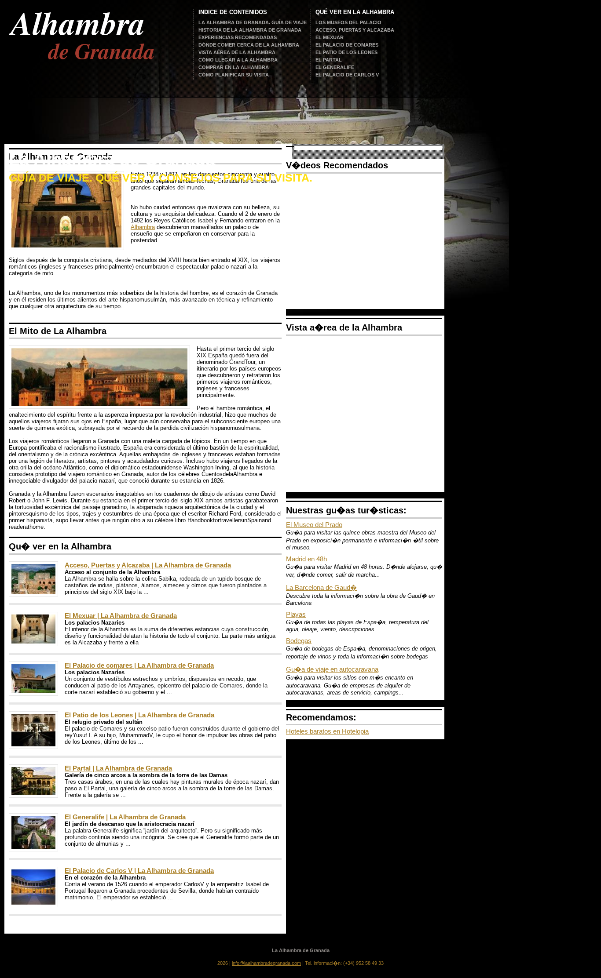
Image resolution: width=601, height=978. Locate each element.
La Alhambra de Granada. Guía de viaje (252, 22)
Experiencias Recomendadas (237, 37)
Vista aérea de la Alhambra (236, 52)
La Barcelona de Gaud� (321, 587)
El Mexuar (329, 37)
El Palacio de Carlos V (347, 74)
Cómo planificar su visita (233, 74)
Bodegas (298, 640)
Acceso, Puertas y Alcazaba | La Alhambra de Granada (148, 565)
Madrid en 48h (306, 559)
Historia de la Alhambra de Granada (249, 30)
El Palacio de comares (346, 44)
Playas (296, 614)
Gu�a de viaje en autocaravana (332, 669)
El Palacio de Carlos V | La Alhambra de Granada (139, 870)
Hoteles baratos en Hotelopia (327, 731)
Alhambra (143, 227)
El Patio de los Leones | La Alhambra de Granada (139, 715)
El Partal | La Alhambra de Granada (118, 768)
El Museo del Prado (314, 524)
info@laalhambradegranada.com (266, 963)
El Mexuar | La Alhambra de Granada (121, 615)
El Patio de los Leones (346, 52)
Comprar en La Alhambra (233, 67)
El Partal (328, 59)
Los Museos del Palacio (348, 22)
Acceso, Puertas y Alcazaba (354, 30)
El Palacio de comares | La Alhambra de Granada (139, 665)
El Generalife (334, 67)
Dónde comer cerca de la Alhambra (248, 44)
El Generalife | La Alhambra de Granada (125, 817)
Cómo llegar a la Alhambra (238, 59)
